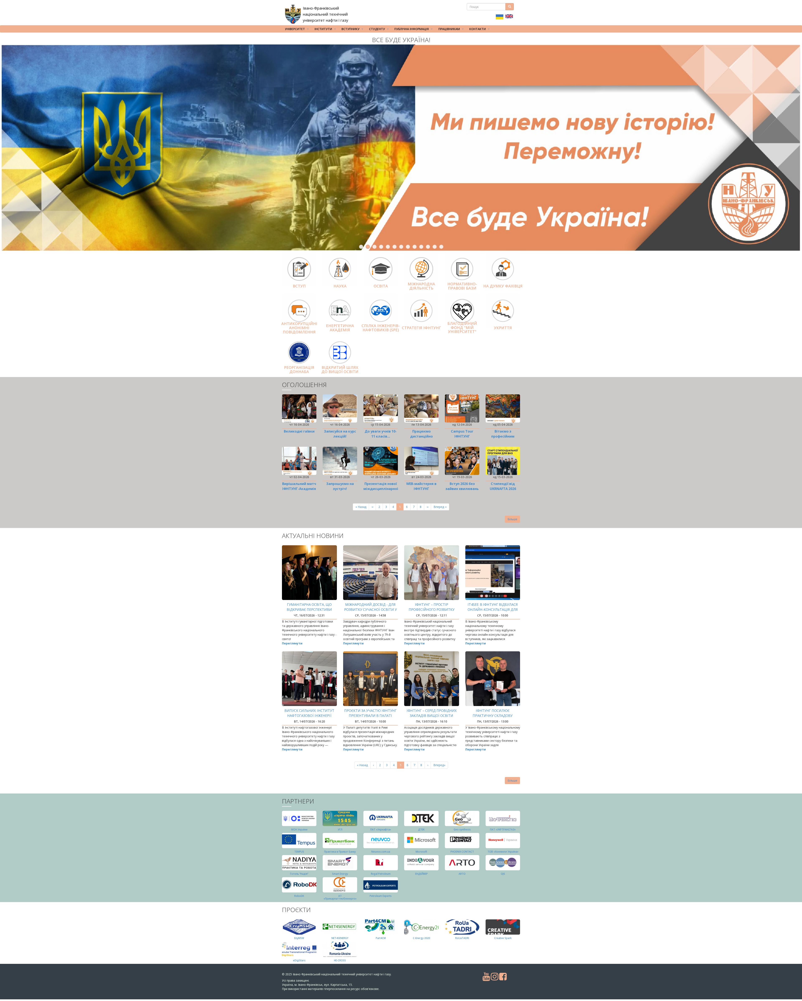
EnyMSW (299, 938)
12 (435, 246)
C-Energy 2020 (421, 938)
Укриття (503, 327)
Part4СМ (381, 938)
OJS (503, 873)
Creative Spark (502, 938)
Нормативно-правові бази (462, 285)
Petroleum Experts (381, 895)
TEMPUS (299, 851)
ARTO (462, 873)
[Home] (293, 14)
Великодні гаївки (299, 431)
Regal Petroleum (381, 873)
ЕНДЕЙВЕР (421, 873)
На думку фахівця (503, 285)
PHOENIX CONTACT (462, 851)
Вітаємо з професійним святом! (502, 436)
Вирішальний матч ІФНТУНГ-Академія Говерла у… (299, 488)
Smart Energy (340, 873)
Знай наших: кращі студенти (401, 39)
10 (421, 246)
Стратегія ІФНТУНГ (421, 327)
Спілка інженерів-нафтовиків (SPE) (381, 327)
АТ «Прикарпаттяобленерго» (340, 897)
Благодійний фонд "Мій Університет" (462, 327)
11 (428, 246)
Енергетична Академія (340, 327)
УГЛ (340, 829)
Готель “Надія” (299, 873)
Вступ (299, 285)
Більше (512, 519)
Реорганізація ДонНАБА (299, 369)
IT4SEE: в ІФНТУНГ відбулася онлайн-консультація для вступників (493, 609)
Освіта (381, 285)
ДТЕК (421, 829)
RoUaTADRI (462, 938)
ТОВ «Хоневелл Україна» (502, 851)
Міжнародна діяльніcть (421, 285)
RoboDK (299, 895)
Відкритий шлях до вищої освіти (339, 369)
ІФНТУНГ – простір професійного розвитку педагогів (431, 609)
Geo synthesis (462, 829)
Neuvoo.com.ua (380, 851)
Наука (340, 285)
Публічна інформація (410, 30)
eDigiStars (299, 960)
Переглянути (292, 643)
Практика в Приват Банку (340, 851)
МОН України (299, 829)
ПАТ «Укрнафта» (380, 829)
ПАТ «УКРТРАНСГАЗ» (503, 829)
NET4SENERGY (339, 938)
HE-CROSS (340, 960)
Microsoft (421, 851)
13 (441, 246)
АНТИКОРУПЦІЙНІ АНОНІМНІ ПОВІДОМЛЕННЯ (299, 327)
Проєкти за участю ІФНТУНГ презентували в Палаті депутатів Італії (370, 715)
